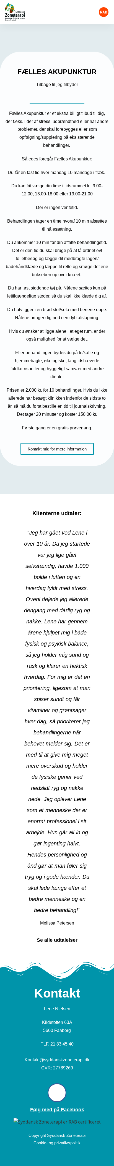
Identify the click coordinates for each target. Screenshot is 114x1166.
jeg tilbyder (67, 84)
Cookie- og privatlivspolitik (57, 1142)
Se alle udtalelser (57, 940)
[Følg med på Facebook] (57, 1092)
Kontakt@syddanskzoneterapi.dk (57, 1059)
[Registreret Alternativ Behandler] (103, 12)
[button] (84, 12)
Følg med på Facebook (57, 1109)
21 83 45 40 (62, 1044)
